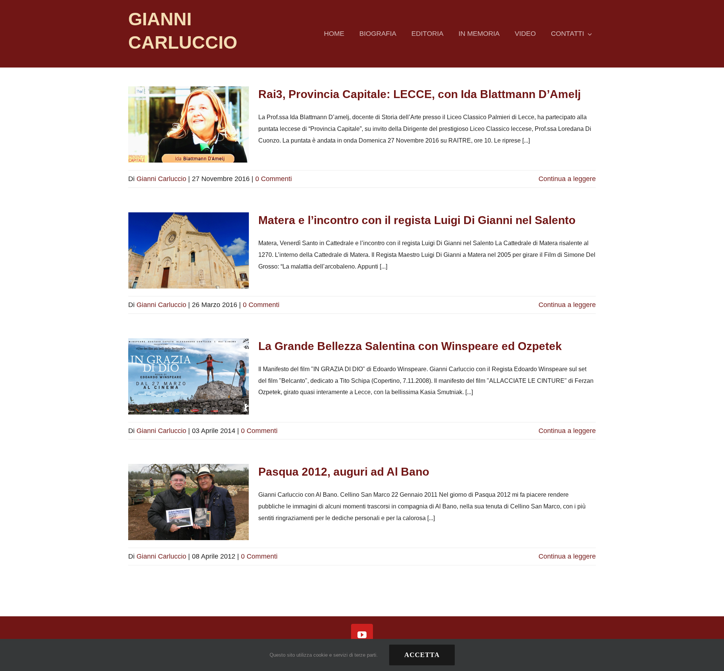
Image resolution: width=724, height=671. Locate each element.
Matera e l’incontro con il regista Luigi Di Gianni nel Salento (416, 220)
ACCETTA (422, 655)
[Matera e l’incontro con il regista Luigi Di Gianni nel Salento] (188, 250)
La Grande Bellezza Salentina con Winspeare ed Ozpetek (410, 346)
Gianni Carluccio (161, 179)
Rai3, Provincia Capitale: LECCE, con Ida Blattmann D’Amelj (419, 94)
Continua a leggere (567, 179)
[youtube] (362, 635)
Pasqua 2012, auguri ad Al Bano (343, 471)
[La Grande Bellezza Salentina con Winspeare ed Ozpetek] (188, 376)
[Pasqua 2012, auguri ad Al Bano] (188, 502)
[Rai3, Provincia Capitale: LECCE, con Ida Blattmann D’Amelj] (188, 124)
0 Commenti (273, 179)
